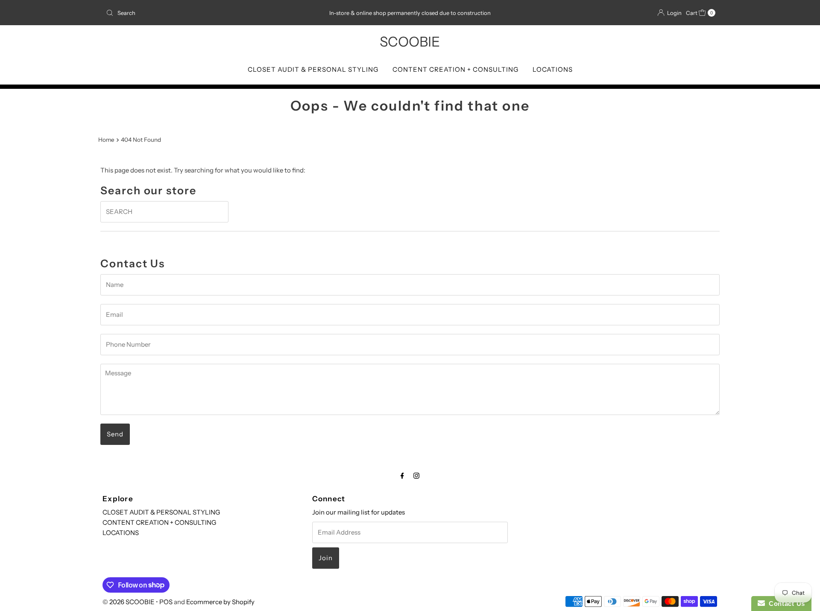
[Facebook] (402, 476)
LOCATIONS (553, 69)
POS (166, 602)
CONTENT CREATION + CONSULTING (455, 69)
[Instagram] (416, 476)
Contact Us (785, 603)
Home (106, 139)
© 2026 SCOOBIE (128, 602)
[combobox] (202, 12)
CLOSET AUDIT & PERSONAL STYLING (313, 69)
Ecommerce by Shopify (220, 602)
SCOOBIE (410, 41)
